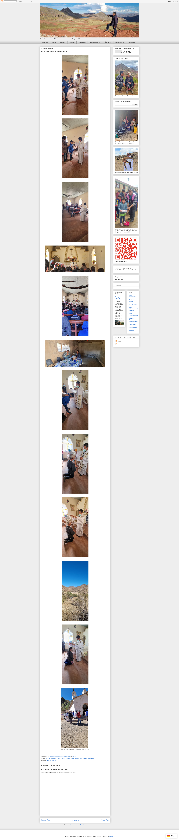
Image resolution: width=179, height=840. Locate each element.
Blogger (111, 836)
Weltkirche (91, 758)
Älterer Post (105, 820)
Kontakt (71, 42)
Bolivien (47, 758)
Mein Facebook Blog (133, 314)
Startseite (45, 42)
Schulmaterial (119, 42)
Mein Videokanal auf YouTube (133, 309)
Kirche (58, 758)
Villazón (85, 758)
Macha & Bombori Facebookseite (133, 319)
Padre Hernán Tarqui (76, 758)
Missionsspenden (95, 42)
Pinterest (131, 330)
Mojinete (68, 758)
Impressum (131, 42)
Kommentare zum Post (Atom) (78, 825)
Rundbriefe (82, 42)
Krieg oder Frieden (118, 297)
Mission (63, 758)
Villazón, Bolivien (51, 760)
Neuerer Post (45, 820)
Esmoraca (53, 758)
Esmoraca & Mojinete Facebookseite (133, 326)
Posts (119, 341)
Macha (54, 42)
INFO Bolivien (133, 304)
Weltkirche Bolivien (132, 300)
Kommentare (121, 344)
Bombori (62, 42)
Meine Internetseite (132, 295)
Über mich (108, 42)
